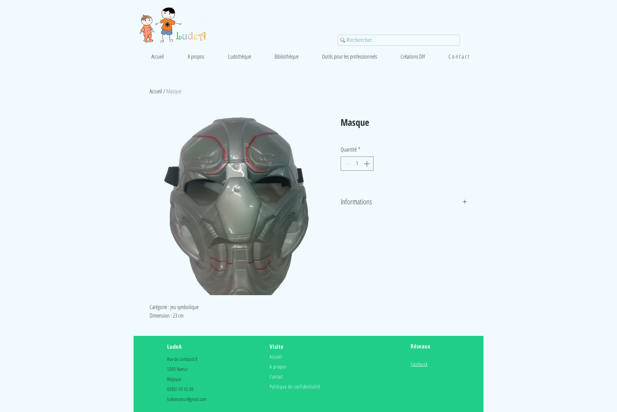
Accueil (156, 91)
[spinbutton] (357, 163)
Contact (276, 376)
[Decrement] (347, 163)
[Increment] (367, 163)
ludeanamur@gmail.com (186, 399)
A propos (278, 366)
